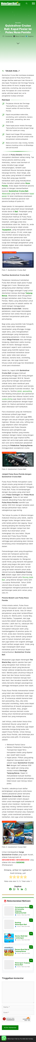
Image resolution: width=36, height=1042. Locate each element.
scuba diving (7, 399)
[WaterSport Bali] (10, 3)
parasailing (27, 391)
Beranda (18, 22)
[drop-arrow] (18, 43)
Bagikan (31, 36)
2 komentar (8, 36)
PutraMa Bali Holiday (26, 1039)
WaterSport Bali (13, 1039)
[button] (26, 3)
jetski (19, 391)
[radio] (11, 877)
